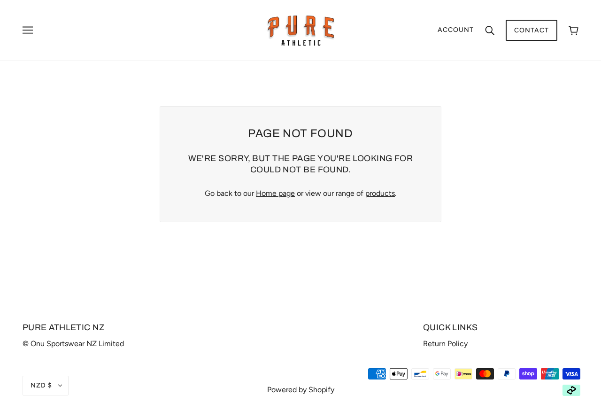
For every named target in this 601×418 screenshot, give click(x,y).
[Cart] (573, 30)
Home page (275, 193)
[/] (300, 29)
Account (456, 30)
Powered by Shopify (300, 389)
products (380, 193)
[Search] (489, 30)
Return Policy (445, 343)
